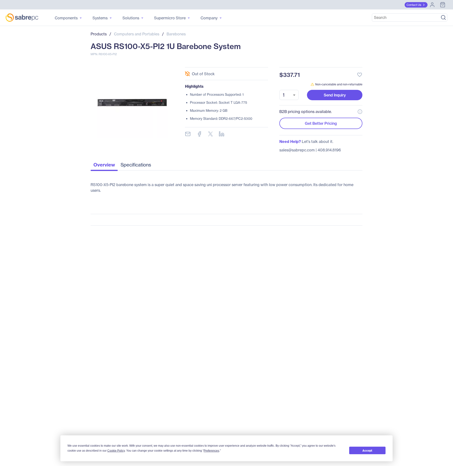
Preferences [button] (211, 450)
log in (330, 62)
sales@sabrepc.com (297, 150)
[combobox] (289, 95)
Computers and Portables (136, 34)
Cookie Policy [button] (116, 450)
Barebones (176, 34)
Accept (367, 450)
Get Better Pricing (321, 123)
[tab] (104, 166)
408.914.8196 (329, 150)
